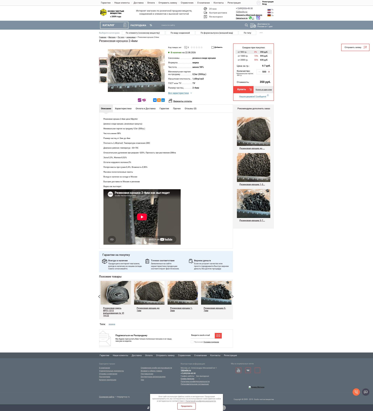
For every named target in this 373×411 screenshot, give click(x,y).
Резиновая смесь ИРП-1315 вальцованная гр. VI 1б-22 (113, 312)
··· (261, 33)
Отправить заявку (168, 2)
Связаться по (242, 18)
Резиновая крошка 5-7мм (215, 309)
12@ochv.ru (241, 12)
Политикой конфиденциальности (201, 401)
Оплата (151, 2)
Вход (264, 4)
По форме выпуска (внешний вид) (217, 33)
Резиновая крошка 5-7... (252, 220)
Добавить (218, 47)
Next (232, 296)
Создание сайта (106, 397)
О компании (203, 2)
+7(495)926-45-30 (244, 8)
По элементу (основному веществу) (143, 33)
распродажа (138, 25)
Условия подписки (211, 342)
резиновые (131, 37)
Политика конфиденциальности (195, 381)
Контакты (219, 2)
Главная (102, 37)
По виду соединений (180, 33)
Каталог (109, 25)
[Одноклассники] (159, 100)
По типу (247, 33)
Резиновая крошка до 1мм (148, 309)
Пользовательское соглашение (195, 384)
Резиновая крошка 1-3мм (181, 309)
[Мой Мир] (163, 100)
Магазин (112, 37)
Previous (99, 296)
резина (112, 324)
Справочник (187, 2)
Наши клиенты (122, 2)
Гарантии (106, 2)
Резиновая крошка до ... (252, 148)
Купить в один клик (264, 90)
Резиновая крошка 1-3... (252, 184)
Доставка (139, 2)
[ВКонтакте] (155, 100)
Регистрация (234, 2)
